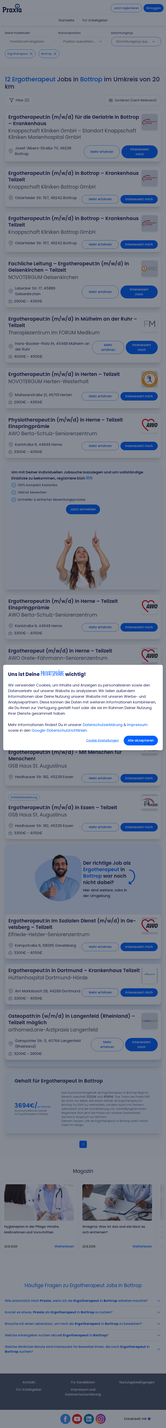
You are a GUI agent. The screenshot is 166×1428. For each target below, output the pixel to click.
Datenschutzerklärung (102, 724)
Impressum (137, 724)
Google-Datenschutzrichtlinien (59, 730)
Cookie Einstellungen (102, 740)
